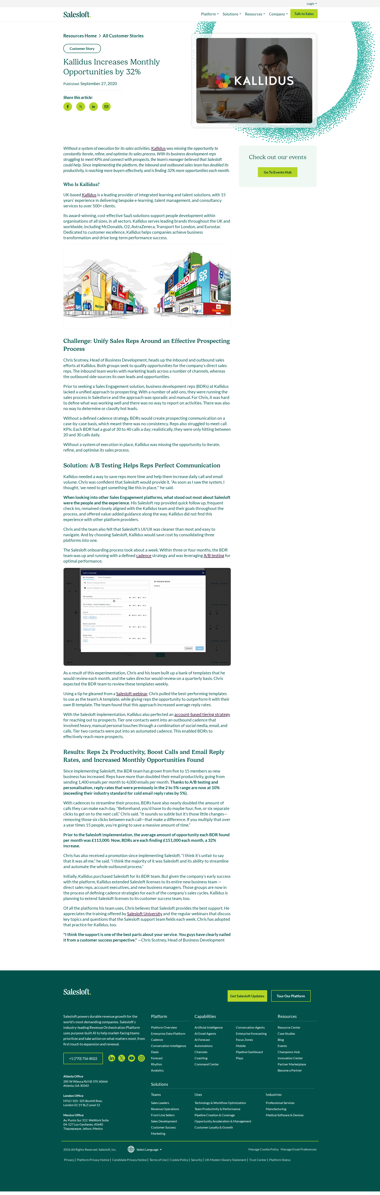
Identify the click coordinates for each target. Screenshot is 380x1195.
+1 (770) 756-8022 (83, 1058)
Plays (239, 1058)
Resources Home (80, 36)
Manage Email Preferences (299, 1149)
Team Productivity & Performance (217, 1109)
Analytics (157, 1070)
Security (196, 1160)
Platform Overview (164, 1027)
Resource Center (289, 1027)
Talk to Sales (304, 13)
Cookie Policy (179, 1160)
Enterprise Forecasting (251, 1033)
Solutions (230, 14)
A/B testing (214, 555)
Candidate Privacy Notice (129, 1160)
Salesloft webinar (131, 693)
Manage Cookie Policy (263, 1149)
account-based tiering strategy (202, 714)
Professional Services (280, 1103)
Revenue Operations (165, 1109)
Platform (208, 14)
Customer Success (163, 1127)
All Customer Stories (123, 36)
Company (277, 14)
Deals (155, 1052)
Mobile (241, 1046)
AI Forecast (202, 1039)
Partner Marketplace (292, 1064)
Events (282, 1046)
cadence (143, 555)
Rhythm (156, 1064)
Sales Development (164, 1121)
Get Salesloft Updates (247, 996)
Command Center (207, 1064)
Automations (204, 1046)
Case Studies (286, 1033)
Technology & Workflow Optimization (220, 1103)
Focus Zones (244, 1039)
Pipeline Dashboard (249, 1052)
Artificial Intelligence (209, 1027)
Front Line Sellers (163, 1115)
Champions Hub (289, 1052)
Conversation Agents (250, 1027)
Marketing (158, 1133)
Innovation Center (290, 1058)
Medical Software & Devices (285, 1115)
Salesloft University (144, 913)
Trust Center (257, 1160)
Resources (253, 14)
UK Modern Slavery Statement (225, 1160)
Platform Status (280, 1160)
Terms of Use (158, 1160)
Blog (281, 1039)
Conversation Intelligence (168, 1046)
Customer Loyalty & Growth (214, 1127)
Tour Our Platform (291, 996)
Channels (201, 1052)
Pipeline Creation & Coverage (215, 1115)
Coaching (201, 1058)
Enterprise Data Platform (168, 1033)
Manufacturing (276, 1109)
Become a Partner (290, 1070)
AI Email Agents (205, 1033)
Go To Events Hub (278, 172)
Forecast (157, 1058)
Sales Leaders (160, 1103)
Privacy (69, 1160)
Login (310, 3)
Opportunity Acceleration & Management (223, 1121)
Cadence (157, 1039)
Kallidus (158, 148)
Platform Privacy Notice (93, 1160)
